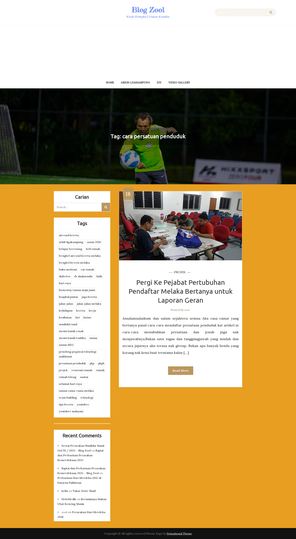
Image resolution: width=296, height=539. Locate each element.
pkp (92, 363)
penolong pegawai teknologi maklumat (77, 354)
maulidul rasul (68, 324)
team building (68, 397)
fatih (99, 276)
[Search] (271, 12)
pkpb (101, 363)
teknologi (87, 397)
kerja (92, 310)
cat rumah (87, 269)
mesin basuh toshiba (72, 338)
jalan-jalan (66, 303)
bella (64, 491)
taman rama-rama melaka (76, 390)
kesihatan (65, 317)
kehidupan (65, 310)
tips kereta (66, 404)
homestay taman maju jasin (77, 290)
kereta (80, 310)
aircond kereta (69, 235)
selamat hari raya (70, 384)
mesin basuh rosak (71, 331)
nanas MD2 (66, 344)
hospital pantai (68, 297)
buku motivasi (68, 269)
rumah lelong (67, 377)
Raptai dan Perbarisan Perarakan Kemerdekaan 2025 (80, 455)
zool (187, 310)
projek (180, 272)
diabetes (64, 276)
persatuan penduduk (72, 363)
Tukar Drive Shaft (84, 491)
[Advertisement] (148, 52)
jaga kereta (89, 297)
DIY (159, 82)
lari (77, 317)
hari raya (65, 283)
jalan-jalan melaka (89, 303)
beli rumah (93, 249)
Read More (180, 371)
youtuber (83, 404)
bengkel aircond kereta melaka (80, 255)
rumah (100, 370)
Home (110, 82)
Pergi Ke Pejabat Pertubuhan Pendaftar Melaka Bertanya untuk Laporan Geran (181, 291)
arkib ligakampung (135, 82)
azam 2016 (94, 242)
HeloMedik (68, 499)
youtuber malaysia (71, 411)
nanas (93, 338)
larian (87, 317)
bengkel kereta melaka (74, 262)
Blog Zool (148, 9)
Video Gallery (179, 82)
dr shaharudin (83, 276)
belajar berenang (70, 249)
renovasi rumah (81, 370)
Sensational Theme (179, 533)
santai (84, 377)
